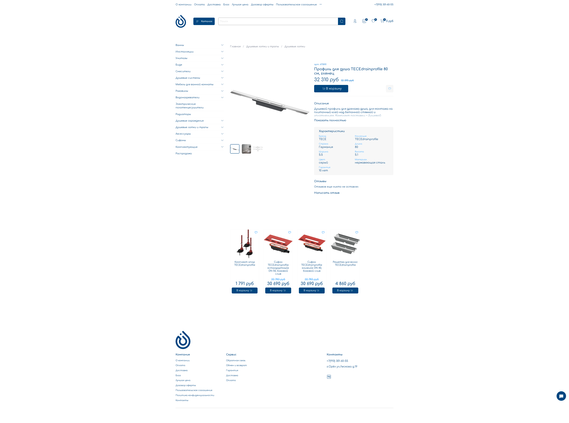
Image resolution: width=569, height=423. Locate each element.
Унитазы (181, 58)
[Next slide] (304, 102)
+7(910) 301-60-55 (383, 4)
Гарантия (232, 370)
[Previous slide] (234, 102)
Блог (226, 4)
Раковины (182, 91)
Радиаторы (183, 114)
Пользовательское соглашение (296, 4)
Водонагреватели (187, 97)
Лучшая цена (240, 4)
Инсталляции (185, 51)
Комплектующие (187, 147)
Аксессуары (183, 134)
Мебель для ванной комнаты (194, 84)
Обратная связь (235, 360)
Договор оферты (262, 4)
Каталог (206, 21)
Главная (235, 46)
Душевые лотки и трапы (262, 46)
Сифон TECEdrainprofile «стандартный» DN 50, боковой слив (278, 268)
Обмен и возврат (236, 365)
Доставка (214, 4)
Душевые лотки (294, 46)
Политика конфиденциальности (195, 395)
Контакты (182, 400)
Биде (179, 64)
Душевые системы (188, 77)
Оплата (199, 4)
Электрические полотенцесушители (190, 106)
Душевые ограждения (190, 120)
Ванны (180, 45)
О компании (183, 4)
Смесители (183, 71)
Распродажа (184, 153)
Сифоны (181, 140)
